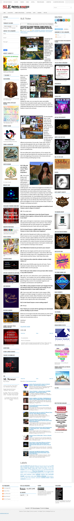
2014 (36, 465)
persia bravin (28, 476)
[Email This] (21, 330)
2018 (40, 465)
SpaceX (25, 471)
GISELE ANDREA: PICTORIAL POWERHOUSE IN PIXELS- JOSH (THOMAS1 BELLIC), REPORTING (40, 399)
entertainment (37, 30)
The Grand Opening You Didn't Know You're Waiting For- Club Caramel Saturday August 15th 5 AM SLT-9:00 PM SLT (40, 420)
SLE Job (38, 469)
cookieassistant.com (4, 513)
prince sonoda (50, 476)
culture (33, 30)
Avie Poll (49, 466)
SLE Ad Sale (27, 469)
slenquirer (33, 477)
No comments (24, 32)
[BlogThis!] (22, 330)
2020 (44, 465)
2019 (42, 465)
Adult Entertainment (24, 466)
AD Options (29, 12)
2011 (29, 465)
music (22, 476)
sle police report (27, 477)
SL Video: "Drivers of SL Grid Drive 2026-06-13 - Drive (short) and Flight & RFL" (10, 393)
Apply (34, 12)
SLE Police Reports (48, 469)
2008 (21, 465)
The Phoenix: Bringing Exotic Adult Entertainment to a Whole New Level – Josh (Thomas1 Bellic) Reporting (40, 428)
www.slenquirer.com (42, 491)
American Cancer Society (41, 466)
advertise (39, 472)
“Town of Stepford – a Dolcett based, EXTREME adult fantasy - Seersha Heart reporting (40, 392)
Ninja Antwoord (7, 496)
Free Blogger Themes (41, 511)
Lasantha (35, 511)
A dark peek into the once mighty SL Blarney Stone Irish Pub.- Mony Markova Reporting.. (40, 413)
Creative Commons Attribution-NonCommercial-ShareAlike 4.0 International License (44, 493)
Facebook (39, 12)
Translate (13, 28)
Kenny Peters (6, 490)
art (48, 472)
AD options (49, 465)
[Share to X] (23, 330)
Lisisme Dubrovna (30, 31)
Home (4, 12)
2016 (38, 465)
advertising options (44, 472)
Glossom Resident (49, 30)
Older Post (51, 333)
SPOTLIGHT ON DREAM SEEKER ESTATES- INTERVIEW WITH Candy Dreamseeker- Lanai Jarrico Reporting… (39, 452)
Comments (58, 37)
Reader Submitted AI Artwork (9, 389)
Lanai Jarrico (27, 468)
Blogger (11, 399)
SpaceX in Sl (29, 471)
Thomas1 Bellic (33, 472)
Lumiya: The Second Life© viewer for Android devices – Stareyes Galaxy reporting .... (39, 385)
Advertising (32, 466)
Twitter (45, 12)
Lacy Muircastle (7, 493)
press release (41, 476)
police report (33, 476)
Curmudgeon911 (7, 488)
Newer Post (23, 333)
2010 (26, 465)
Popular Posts (59, 29)
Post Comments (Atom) (31, 381)
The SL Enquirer (49, 31)
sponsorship (38, 477)
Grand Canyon (23, 31)
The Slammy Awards (26, 472)
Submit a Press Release (19, 12)
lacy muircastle (50, 474)
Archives (66, 29)
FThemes (24, 511)
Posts (57, 34)
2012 (31, 465)
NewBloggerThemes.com (50, 511)
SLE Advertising (33, 469)
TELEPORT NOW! (25, 326)
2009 (24, 465)
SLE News (42, 469)
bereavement (51, 472)
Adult (52, 465)
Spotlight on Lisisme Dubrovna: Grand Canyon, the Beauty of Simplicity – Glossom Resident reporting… (36, 27)
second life (36, 31)
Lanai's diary (35, 468)
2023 (46, 465)
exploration (43, 30)
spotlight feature (42, 31)
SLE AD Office (10, 12)
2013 (34, 465)
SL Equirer (50, 468)
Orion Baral (44, 468)
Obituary (40, 468)
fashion (43, 474)
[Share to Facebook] (25, 330)
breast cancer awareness (26, 474)
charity (33, 474)
